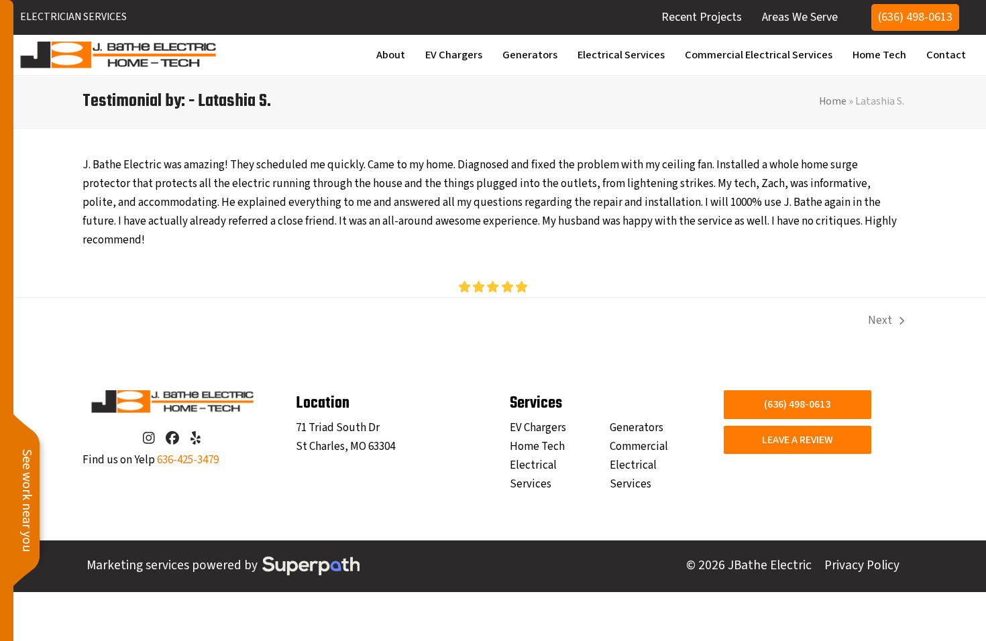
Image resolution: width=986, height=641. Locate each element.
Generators (636, 428)
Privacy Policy (861, 566)
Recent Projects (701, 17)
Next (880, 321)
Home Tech (537, 447)
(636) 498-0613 (915, 17)
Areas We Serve (800, 17)
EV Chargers (538, 428)
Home (832, 101)
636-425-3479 (188, 460)
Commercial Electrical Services (639, 465)
